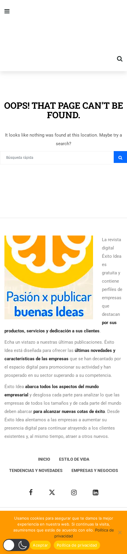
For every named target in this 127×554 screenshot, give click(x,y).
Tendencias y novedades (36, 470)
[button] (16, 545)
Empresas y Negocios (94, 470)
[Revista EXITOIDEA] (63, 35)
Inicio (44, 459)
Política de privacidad (77, 545)
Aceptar (40, 545)
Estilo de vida (74, 459)
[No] (120, 532)
